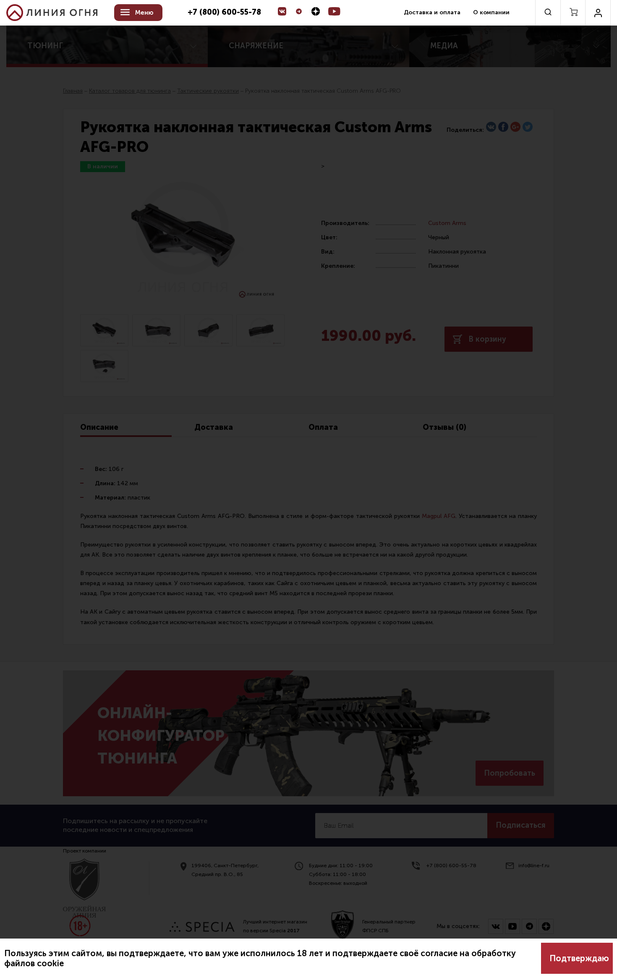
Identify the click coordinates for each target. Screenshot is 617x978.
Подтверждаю (579, 958)
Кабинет (598, 12)
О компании (491, 12)
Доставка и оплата (432, 12)
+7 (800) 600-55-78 (224, 12)
